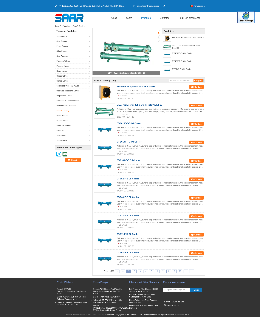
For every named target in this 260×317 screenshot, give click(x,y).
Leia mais (123, 96)
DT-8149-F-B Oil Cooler (181, 69)
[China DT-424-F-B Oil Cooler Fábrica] (104, 221)
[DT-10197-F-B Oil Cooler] (167, 62)
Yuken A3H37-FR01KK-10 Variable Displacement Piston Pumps (107, 301)
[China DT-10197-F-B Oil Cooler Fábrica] (104, 148)
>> (186, 271)
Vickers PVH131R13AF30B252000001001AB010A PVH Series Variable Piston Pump (110, 308)
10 (180, 271)
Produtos (146, 18)
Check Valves (62, 76)
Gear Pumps (61, 41)
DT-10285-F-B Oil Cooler (182, 53)
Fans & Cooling (62, 111)
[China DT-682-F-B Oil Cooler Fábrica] (104, 185)
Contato (198, 87)
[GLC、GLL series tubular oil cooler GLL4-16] (126, 51)
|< (117, 271)
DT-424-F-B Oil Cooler (128, 215)
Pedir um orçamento (189, 18)
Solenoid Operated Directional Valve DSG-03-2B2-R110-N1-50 (72, 303)
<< (123, 271)
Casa (114, 18)
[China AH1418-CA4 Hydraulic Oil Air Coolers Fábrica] (104, 92)
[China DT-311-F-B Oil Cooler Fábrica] (104, 240)
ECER (189, 315)
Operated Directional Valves (67, 91)
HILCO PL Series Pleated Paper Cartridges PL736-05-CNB (142, 296)
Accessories (61, 135)
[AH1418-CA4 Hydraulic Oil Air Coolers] (167, 38)
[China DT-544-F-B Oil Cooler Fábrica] (104, 203)
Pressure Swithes (63, 125)
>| (191, 271)
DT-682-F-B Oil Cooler (128, 178)
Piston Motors (62, 116)
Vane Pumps (61, 36)
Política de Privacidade (75, 315)
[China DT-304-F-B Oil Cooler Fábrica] (104, 258)
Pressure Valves (63, 61)
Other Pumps (61, 51)
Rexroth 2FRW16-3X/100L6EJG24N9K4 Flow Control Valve (71, 291)
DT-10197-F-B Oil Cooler (182, 61)
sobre (129, 18)
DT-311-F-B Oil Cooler (128, 234)
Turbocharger (62, 140)
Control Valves (62, 81)
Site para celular (172, 305)
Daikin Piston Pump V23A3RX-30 (107, 297)
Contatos (164, 18)
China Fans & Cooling (96, 315)
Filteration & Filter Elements (67, 101)
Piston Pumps (62, 46)
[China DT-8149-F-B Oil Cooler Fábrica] (104, 166)
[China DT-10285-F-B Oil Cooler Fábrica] (104, 129)
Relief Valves (61, 71)
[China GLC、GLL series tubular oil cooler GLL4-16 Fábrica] (104, 111)
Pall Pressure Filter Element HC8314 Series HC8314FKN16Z (144, 290)
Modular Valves (62, 66)
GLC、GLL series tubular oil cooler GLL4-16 (126, 73)
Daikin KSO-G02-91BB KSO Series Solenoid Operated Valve (71, 298)
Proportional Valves (64, 96)
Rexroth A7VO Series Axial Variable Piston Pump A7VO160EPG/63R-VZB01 (107, 291)
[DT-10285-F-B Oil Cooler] (167, 54)
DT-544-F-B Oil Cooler (128, 197)
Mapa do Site (178, 301)
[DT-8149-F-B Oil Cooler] (167, 70)
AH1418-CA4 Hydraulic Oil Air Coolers (188, 37)
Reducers (60, 130)
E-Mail (167, 301)
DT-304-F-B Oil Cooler (128, 252)
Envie (196, 290)
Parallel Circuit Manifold (66, 106)
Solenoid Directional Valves (67, 86)
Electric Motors (62, 121)
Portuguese (198, 6)
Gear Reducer (62, 56)
